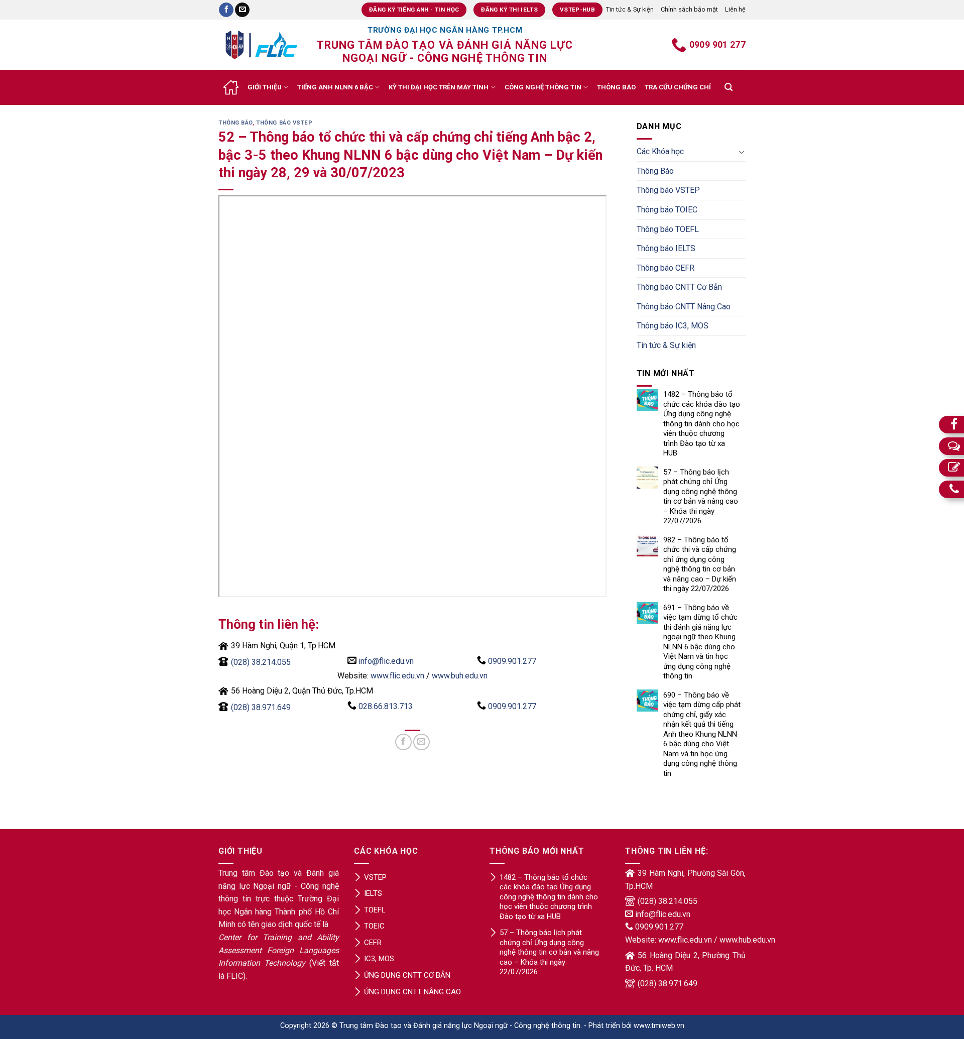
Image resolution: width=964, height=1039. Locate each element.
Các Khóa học (660, 151)
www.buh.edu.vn (460, 675)
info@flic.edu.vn (386, 661)
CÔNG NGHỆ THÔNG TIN (543, 87)
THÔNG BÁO (616, 87)
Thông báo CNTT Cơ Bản (679, 287)
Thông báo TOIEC (667, 209)
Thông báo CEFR (665, 268)
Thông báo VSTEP (284, 123)
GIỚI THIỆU (265, 87)
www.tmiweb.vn (659, 1025)
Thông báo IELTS (666, 248)
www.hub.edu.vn (747, 940)
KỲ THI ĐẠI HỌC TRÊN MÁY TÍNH (439, 87)
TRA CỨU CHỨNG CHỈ (678, 87)
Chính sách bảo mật (689, 9)
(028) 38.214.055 (261, 662)
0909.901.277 (512, 661)
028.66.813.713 (385, 706)
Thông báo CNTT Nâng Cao (684, 306)
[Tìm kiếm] (728, 87)
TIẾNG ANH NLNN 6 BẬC (335, 87)
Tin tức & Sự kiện (630, 9)
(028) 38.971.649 (261, 707)
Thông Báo (235, 123)
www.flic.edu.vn (397, 675)
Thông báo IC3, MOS (672, 325)
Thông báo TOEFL (668, 229)
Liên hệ (735, 9)
